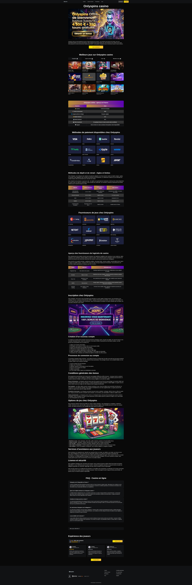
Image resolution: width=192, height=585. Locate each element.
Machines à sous (116, 58)
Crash (102, 58)
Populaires (74, 58)
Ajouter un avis (117, 541)
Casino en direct (88, 58)
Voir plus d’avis (96, 559)
